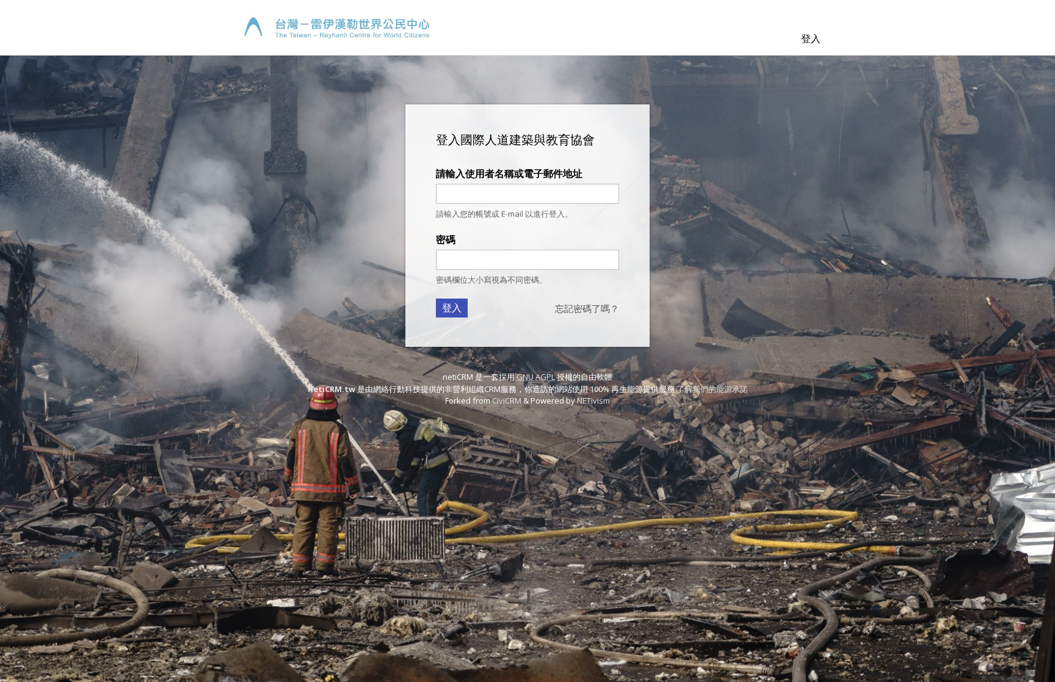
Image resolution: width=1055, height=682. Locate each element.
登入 (811, 38)
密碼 (445, 239)
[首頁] (333, 27)
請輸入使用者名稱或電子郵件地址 (509, 173)
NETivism (593, 400)
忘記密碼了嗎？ (587, 308)
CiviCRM (506, 400)
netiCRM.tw (331, 388)
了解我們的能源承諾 (712, 388)
